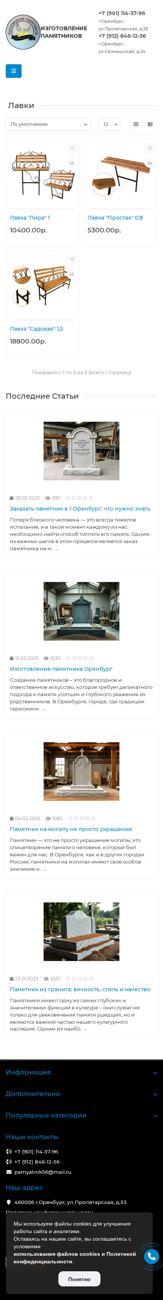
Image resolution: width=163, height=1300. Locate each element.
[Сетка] (136, 124)
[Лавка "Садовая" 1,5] (42, 286)
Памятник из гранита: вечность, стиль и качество (80, 989)
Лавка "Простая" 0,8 (115, 217)
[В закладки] (72, 148)
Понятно (79, 1279)
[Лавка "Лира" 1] (42, 174)
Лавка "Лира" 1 (30, 217)
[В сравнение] (72, 162)
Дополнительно (33, 1093)
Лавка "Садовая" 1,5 (36, 328)
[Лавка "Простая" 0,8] (120, 174)
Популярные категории (46, 1115)
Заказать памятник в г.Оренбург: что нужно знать (80, 508)
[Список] (150, 124)
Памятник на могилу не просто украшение (71, 829)
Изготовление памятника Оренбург (61, 668)
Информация (28, 1072)
